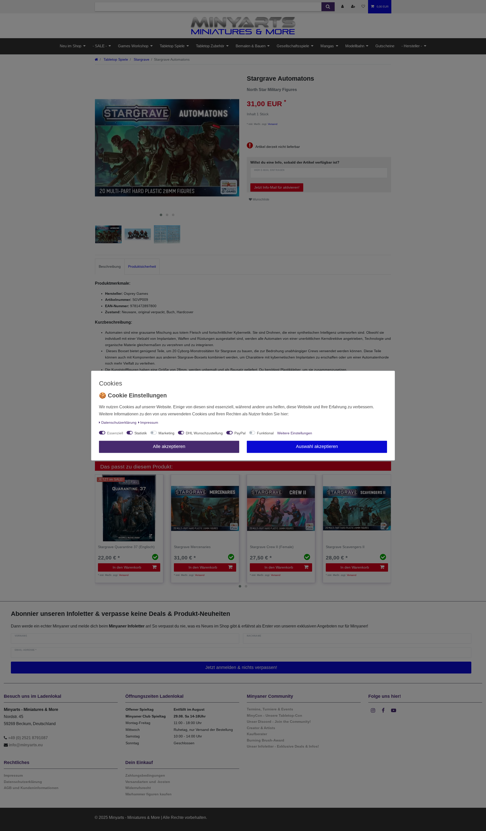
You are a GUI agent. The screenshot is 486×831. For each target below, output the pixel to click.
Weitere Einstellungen (294, 433)
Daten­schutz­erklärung (118, 422)
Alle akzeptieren (169, 446)
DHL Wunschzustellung (204, 433)
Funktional (265, 433)
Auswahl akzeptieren (317, 446)
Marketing (166, 433)
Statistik (140, 433)
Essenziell (115, 433)
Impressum (149, 422)
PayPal (240, 433)
